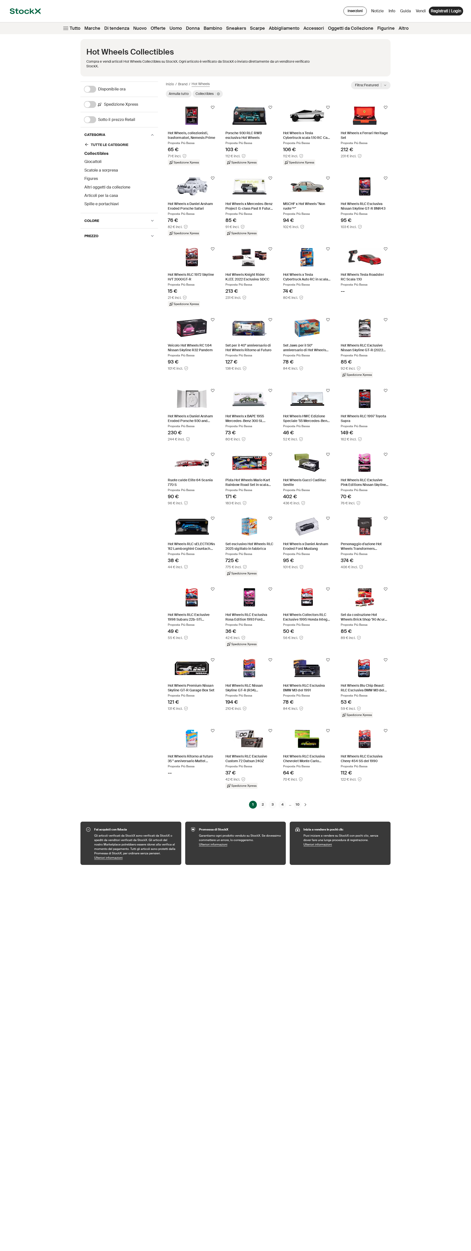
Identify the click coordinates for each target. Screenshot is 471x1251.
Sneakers (236, 28)
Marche (92, 28)
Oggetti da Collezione (350, 28)
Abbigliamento (284, 28)
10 (298, 804)
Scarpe (257, 28)
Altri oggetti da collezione (107, 187)
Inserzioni (355, 11)
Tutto (75, 28)
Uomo (176, 28)
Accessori (313, 28)
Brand (182, 84)
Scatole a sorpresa (101, 170)
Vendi (421, 11)
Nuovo (140, 28)
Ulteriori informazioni (135, 858)
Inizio (170, 84)
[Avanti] (305, 804)
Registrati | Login (446, 11)
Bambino (213, 28)
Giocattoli (93, 161)
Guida (405, 11)
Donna (193, 28)
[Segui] (213, 107)
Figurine (386, 28)
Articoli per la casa (101, 195)
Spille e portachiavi (101, 203)
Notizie (377, 11)
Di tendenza (116, 28)
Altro (404, 28)
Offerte (158, 28)
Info (392, 12)
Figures (91, 178)
